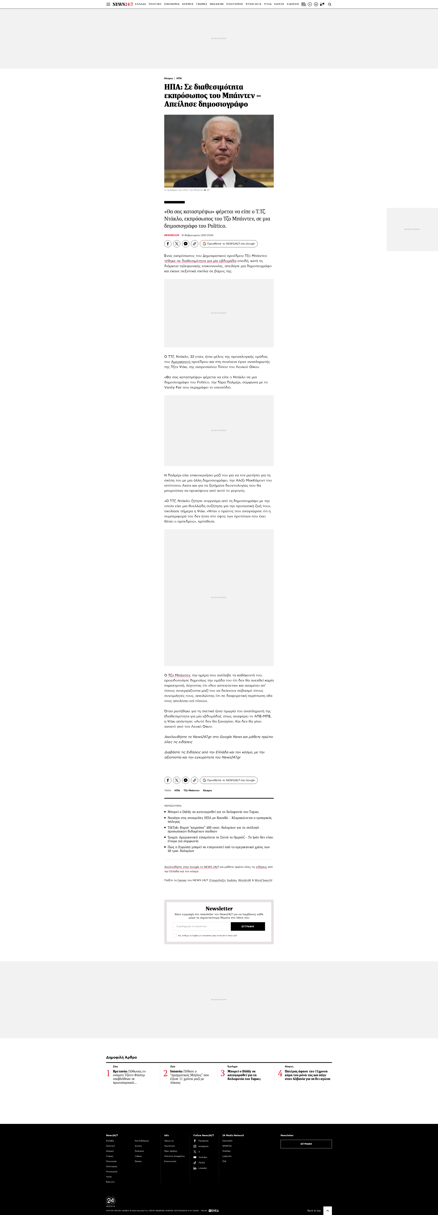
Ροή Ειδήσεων (142, 1141)
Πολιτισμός (111, 1166)
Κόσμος (169, 78)
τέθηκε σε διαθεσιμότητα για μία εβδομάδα (200, 261)
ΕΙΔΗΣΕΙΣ (293, 4)
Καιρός (279, 4)
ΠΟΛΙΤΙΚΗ (155, 4)
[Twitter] (176, 243)
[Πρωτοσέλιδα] (303, 4)
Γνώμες (109, 1156)
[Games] (322, 4)
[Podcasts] (316, 4)
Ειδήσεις (194, 752)
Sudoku (232, 880)
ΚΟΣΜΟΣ (188, 4)
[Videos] (310, 4)
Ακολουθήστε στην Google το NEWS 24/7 (191, 867)
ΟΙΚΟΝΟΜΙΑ (172, 4)
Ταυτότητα (169, 1146)
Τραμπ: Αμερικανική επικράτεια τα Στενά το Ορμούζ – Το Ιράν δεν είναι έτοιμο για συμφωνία (220, 839)
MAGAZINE (217, 4)
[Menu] (108, 4)
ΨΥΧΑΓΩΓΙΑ (253, 4)
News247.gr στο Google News (218, 737)
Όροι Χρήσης (170, 1151)
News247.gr (231, 757)
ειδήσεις (261, 867)
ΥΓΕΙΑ (268, 4)
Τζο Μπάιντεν (179, 675)
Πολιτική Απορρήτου (174, 1156)
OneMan (226, 1151)
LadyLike (226, 1156)
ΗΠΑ (179, 78)
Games (182, 880)
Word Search (263, 880)
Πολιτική (110, 1146)
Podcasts (139, 1151)
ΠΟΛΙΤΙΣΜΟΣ (234, 4)
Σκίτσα (138, 1146)
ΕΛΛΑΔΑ (140, 4)
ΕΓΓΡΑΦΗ (306, 1144)
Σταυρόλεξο (217, 880)
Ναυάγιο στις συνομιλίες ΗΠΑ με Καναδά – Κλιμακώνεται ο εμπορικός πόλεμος (220, 820)
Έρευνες (110, 1182)
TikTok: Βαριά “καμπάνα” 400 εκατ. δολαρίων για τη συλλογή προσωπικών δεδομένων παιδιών (213, 829)
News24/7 (227, 1141)
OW (224, 1161)
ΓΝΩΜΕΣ (201, 4)
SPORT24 (226, 1146)
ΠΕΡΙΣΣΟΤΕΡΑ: (173, 806)
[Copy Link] (194, 243)
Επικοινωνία (170, 1161)
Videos (138, 1156)
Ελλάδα (110, 1141)
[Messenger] (185, 243)
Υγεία (109, 1177)
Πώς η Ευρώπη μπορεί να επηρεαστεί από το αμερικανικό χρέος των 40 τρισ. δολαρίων (219, 849)
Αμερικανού (181, 362)
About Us (169, 1141)
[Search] (329, 4)
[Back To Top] (327, 1210)
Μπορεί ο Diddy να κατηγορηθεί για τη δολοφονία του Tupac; (213, 812)
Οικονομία (111, 1161)
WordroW (244, 880)
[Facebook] (167, 243)
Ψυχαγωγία (111, 1172)
